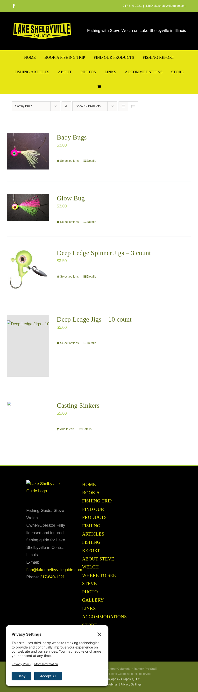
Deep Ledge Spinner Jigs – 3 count (104, 253)
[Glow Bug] (28, 207)
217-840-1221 (52, 577)
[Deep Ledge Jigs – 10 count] (28, 346)
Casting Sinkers (78, 405)
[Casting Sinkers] (28, 423)
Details (91, 160)
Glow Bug (71, 198)
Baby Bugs (72, 137)
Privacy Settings (130, 684)
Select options (69, 160)
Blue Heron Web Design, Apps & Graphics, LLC (109, 679)
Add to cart (67, 429)
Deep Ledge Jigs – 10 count (94, 319)
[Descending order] (66, 106)
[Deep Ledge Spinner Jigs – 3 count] (28, 270)
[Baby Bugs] (28, 151)
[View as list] (133, 106)
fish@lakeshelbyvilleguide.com (165, 5)
